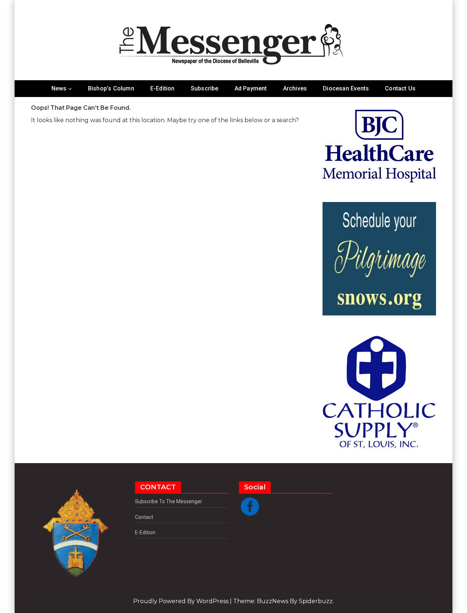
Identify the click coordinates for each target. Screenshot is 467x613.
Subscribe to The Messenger (168, 501)
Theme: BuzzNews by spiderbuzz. (283, 601)
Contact (144, 517)
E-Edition (162, 88)
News (59, 88)
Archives (295, 88)
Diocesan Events (346, 88)
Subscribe (205, 88)
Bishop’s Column (111, 88)
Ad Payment (251, 88)
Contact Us (400, 88)
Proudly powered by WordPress (181, 601)
